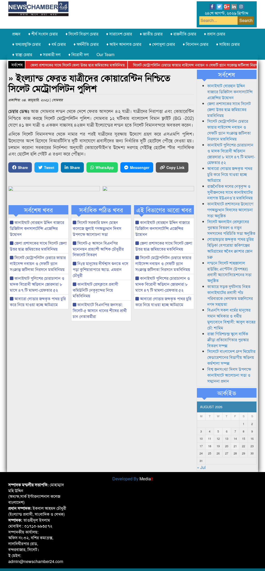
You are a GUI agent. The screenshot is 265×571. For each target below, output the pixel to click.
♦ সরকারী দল (50, 54)
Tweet (49, 167)
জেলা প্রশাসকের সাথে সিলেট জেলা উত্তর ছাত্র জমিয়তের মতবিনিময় (70, 64)
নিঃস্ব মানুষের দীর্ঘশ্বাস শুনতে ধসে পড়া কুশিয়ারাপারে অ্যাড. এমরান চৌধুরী (100, 269)
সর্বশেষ (226, 74)
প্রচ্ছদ (16, 34)
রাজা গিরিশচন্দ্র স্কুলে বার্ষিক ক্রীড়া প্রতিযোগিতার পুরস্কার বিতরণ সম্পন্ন (228, 340)
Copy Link (175, 167)
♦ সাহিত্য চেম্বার (228, 44)
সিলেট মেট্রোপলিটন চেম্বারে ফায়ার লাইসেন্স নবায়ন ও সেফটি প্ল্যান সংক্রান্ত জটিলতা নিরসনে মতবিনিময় (38, 263)
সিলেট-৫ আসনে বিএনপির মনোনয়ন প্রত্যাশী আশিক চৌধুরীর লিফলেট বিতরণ (98, 249)
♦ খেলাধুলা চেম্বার (162, 44)
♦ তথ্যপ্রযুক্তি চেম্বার (26, 44)
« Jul (201, 467)
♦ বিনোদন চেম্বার (195, 44)
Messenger (139, 167)
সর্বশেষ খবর (38, 209)
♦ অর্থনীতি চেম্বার (86, 44)
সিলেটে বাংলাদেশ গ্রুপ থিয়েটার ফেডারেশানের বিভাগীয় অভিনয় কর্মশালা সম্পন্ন (231, 357)
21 (235, 446)
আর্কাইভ (226, 392)
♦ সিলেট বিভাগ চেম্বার (81, 34)
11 (209, 438)
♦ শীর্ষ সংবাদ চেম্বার (43, 34)
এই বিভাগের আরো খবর (164, 209)
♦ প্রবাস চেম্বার (214, 34)
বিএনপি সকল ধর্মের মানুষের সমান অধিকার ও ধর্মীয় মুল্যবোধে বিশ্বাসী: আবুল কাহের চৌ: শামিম (231, 319)
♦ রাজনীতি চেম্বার (183, 34)
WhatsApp (104, 167)
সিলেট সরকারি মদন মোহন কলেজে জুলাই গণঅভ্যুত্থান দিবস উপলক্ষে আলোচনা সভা (97, 228)
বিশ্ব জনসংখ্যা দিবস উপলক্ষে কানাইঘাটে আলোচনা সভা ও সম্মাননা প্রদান (229, 375)
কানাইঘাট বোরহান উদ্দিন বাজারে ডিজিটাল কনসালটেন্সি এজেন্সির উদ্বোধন (37, 228)
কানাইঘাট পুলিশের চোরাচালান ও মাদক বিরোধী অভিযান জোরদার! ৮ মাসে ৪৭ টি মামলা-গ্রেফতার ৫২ (37, 284)
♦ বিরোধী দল (78, 54)
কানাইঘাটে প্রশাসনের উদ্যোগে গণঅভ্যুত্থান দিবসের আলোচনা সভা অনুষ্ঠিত (230, 210)
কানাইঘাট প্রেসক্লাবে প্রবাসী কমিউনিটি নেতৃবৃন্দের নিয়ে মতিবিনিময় (95, 290)
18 (209, 446)
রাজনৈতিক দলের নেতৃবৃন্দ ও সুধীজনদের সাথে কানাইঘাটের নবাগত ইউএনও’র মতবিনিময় (230, 192)
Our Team (105, 54)
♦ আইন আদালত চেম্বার (123, 44)
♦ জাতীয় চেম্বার (151, 34)
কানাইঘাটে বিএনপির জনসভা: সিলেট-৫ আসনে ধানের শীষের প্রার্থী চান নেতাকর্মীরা (100, 310)
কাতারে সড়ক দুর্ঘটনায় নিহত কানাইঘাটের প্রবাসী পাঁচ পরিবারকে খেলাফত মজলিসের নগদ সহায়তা (230, 295)
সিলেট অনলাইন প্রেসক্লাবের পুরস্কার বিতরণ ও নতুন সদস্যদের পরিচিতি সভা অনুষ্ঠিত (231, 227)
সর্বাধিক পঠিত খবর (101, 209)
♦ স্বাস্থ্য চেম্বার (22, 54)
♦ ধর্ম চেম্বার (57, 44)
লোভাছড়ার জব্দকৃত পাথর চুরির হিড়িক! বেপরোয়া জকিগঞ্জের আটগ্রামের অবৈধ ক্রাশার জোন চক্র (230, 248)
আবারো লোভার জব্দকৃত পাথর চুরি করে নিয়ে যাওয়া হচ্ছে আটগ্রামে (38, 301)
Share (23, 167)
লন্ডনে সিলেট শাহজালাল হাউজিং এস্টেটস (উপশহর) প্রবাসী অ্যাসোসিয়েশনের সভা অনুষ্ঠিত (229, 272)
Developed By (132, 479)
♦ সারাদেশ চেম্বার (119, 34)
